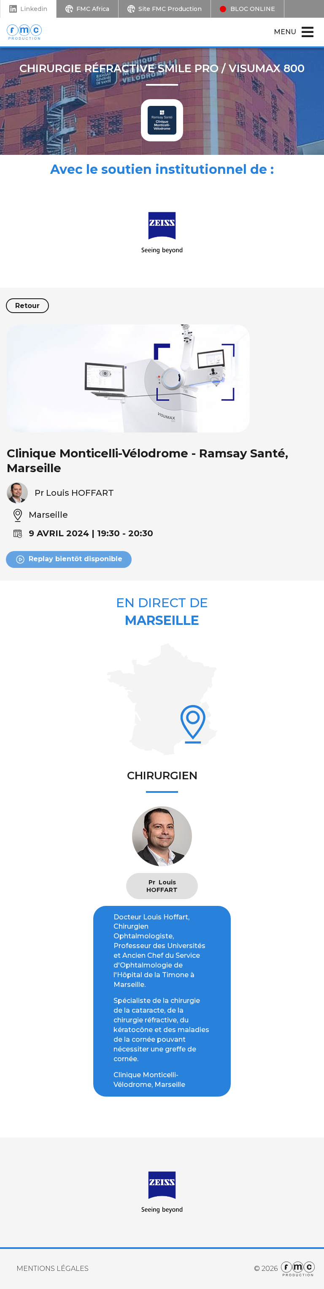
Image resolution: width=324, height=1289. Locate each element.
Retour (27, 306)
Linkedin (33, 9)
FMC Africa (92, 9)
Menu (285, 32)
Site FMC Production (170, 9)
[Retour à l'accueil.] (29, 32)
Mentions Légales (52, 1269)
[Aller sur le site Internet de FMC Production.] (296, 1269)
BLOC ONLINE (252, 9)
